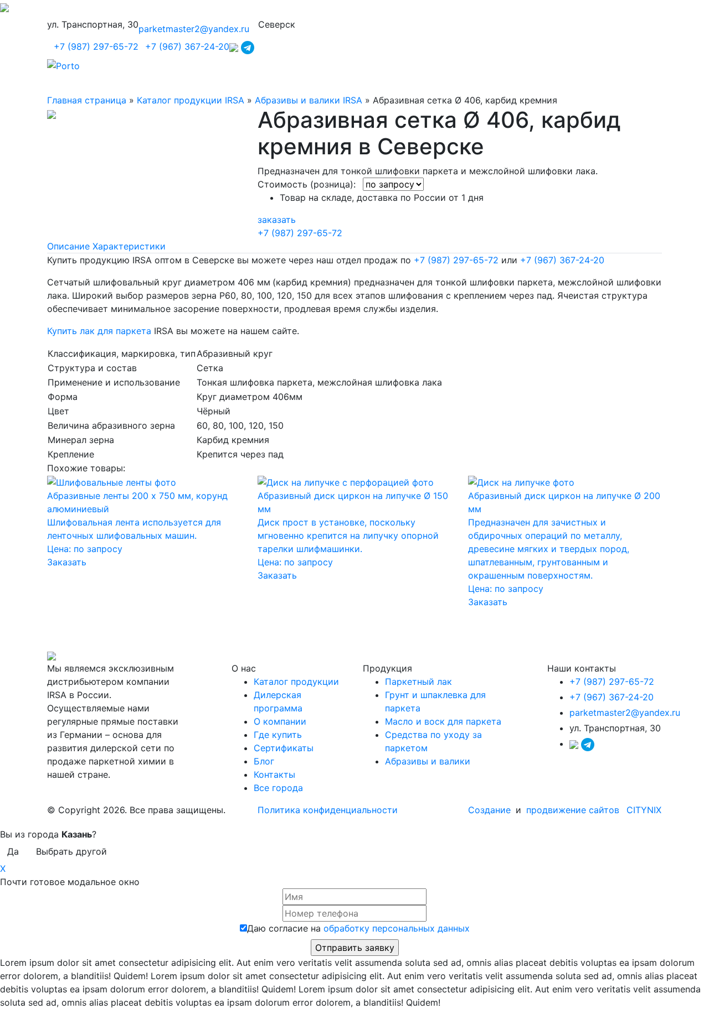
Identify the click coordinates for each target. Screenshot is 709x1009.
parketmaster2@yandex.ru (193, 28)
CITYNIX (643, 809)
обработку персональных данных (396, 928)
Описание (68, 246)
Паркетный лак (418, 681)
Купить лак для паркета (99, 330)
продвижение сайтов (572, 809)
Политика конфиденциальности (328, 809)
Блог (264, 761)
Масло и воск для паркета (443, 721)
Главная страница (86, 100)
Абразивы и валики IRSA (308, 100)
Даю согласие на (358, 928)
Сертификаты (284, 747)
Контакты (274, 774)
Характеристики (129, 246)
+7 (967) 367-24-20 (187, 46)
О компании (280, 721)
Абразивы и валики (427, 761)
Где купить (278, 734)
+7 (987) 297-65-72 (96, 46)
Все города (278, 787)
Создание (490, 809)
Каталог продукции (296, 681)
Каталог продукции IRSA (190, 100)
